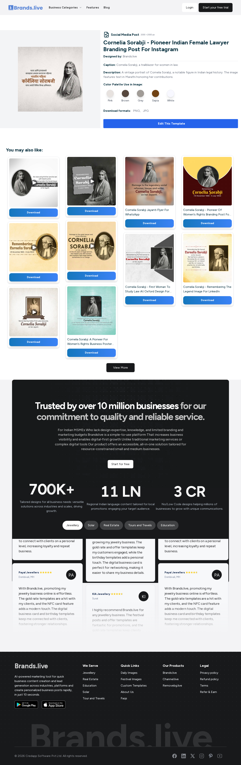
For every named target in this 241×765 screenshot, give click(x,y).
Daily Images (129, 673)
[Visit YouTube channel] (222, 756)
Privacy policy (209, 673)
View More (120, 367)
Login (189, 7)
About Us (127, 692)
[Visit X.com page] (194, 756)
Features (92, 7)
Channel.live (171, 679)
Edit (25, 182)
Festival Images (131, 679)
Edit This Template (171, 123)
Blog (107, 7)
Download (33, 212)
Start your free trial (215, 7)
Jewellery (89, 673)
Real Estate (90, 679)
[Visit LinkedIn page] (185, 756)
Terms (204, 685)
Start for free (120, 464)
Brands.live (31, 666)
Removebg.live (172, 685)
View (40, 182)
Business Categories (63, 7)
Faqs (124, 698)
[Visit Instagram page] (203, 756)
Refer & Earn (208, 692)
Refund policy (209, 679)
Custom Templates (134, 685)
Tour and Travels (94, 698)
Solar (86, 692)
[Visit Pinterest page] (212, 756)
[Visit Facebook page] (176, 756)
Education (90, 685)
